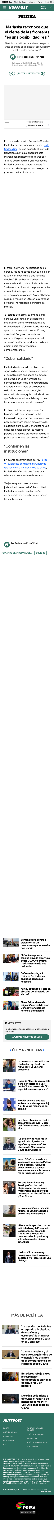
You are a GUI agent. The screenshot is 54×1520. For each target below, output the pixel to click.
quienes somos (9, 1432)
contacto (7, 1436)
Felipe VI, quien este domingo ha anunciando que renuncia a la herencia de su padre (25, 463)
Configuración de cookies (35, 1429)
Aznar (40, 2)
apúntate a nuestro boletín (27, 1037)
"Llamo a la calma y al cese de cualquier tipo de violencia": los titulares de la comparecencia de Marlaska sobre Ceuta (36, 1357)
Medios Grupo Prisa (27, 1512)
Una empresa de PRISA (27, 1505)
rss (4, 1445)
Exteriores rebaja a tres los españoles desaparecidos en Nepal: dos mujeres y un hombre (36, 1379)
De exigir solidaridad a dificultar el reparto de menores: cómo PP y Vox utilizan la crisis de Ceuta (35, 1401)
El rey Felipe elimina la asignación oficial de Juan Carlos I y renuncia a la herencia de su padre (35, 1006)
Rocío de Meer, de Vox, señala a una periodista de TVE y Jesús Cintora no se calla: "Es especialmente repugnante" (34, 1085)
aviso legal (32, 1438)
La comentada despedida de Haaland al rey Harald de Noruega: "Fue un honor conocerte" (33, 1065)
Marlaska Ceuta (20, 2)
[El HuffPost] (18, 7)
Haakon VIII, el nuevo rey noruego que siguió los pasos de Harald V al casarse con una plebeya (34, 1256)
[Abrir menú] (4, 7)
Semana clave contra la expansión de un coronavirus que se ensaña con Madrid (35, 944)
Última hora (43, 7)
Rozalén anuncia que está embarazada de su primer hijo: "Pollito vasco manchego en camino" (34, 1104)
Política (27, 16)
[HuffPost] (12, 1420)
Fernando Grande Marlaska (17, 553)
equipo (6, 1428)
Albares (32, 2)
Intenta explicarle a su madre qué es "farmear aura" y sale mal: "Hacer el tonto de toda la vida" (34, 1124)
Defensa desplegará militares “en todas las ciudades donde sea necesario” (33, 977)
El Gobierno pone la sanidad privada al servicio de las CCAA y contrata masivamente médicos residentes (35, 961)
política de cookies (35, 1434)
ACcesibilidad (33, 1446)
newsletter (8, 1440)
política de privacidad (37, 1442)
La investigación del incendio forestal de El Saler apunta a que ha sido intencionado (33, 1211)
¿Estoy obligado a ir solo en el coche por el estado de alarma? (36, 991)
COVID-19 (40, 553)
